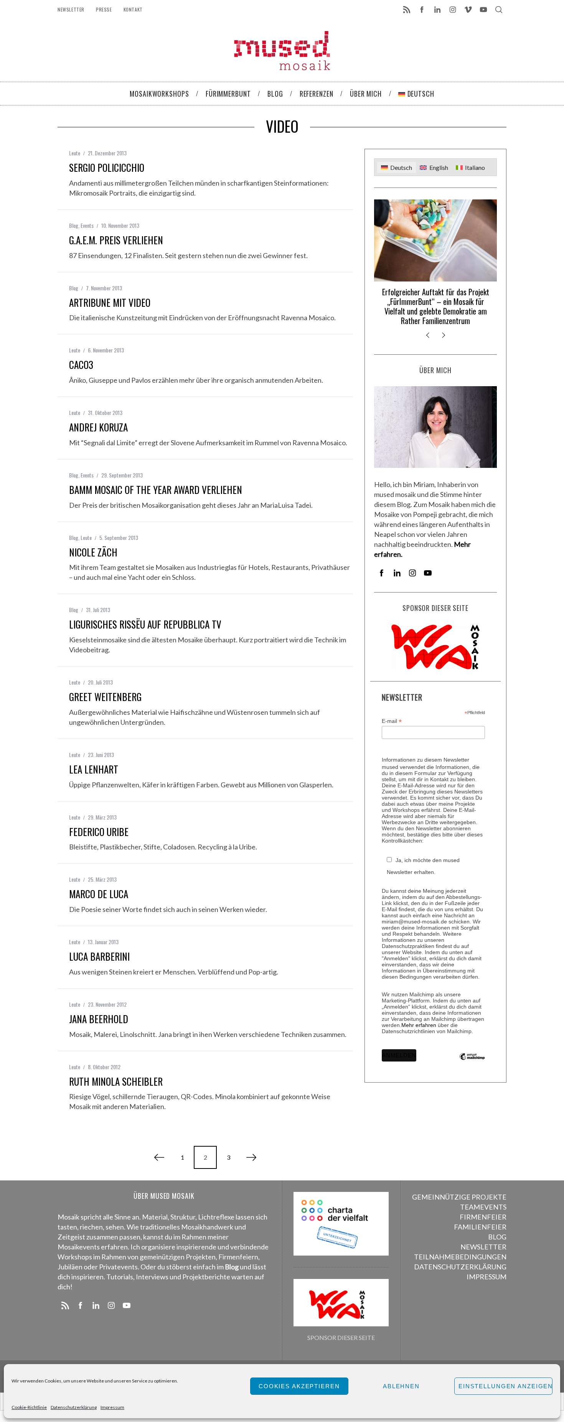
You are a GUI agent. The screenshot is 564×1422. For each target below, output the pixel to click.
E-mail (392, 721)
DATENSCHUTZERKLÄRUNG (460, 1266)
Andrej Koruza (98, 427)
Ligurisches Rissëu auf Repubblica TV (145, 624)
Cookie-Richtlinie (29, 1407)
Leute (74, 153)
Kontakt (133, 9)
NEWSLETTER (483, 1247)
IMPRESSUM (486, 1276)
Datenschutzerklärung (74, 1407)
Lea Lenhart (93, 769)
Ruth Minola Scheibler (116, 1081)
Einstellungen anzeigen (505, 1386)
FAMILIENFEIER (480, 1227)
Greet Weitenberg (105, 697)
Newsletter (71, 9)
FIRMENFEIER (483, 1217)
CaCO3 (81, 364)
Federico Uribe (99, 832)
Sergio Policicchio (106, 167)
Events (87, 225)
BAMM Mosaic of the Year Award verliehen (155, 489)
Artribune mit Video (109, 302)
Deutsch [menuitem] (401, 167)
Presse (104, 9)
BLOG (497, 1237)
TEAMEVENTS (483, 1207)
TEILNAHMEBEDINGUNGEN (460, 1256)
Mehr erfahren (418, 1025)
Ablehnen (401, 1386)
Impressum (112, 1407)
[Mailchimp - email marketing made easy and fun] (472, 1062)
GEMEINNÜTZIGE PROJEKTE (459, 1197)
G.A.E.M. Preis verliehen (116, 240)
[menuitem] (396, 167)
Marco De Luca (98, 894)
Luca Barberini (99, 956)
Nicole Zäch (93, 552)
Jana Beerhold (98, 1019)
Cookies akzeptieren (299, 1386)
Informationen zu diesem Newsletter (425, 760)
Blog (73, 225)
